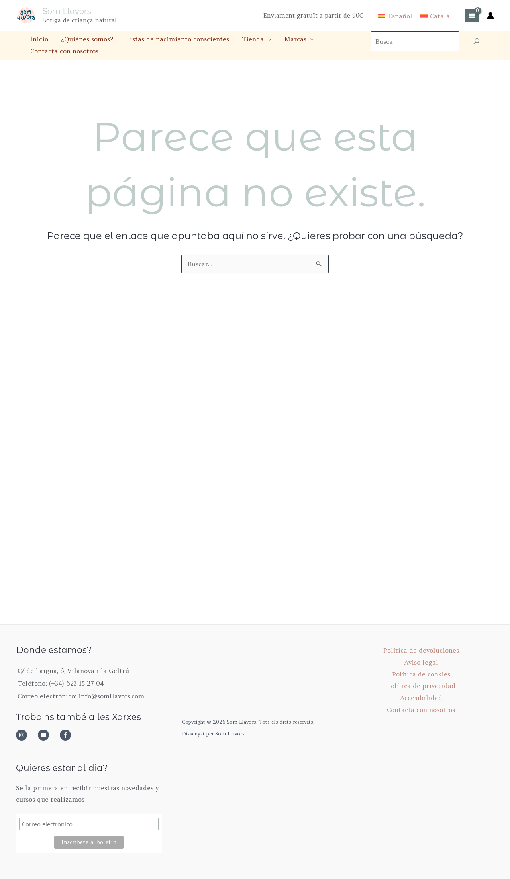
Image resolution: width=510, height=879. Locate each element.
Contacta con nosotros (64, 51)
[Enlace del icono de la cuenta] (490, 15)
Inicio (39, 39)
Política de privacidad (421, 686)
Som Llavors (66, 11)
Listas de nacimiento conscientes (177, 39)
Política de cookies (421, 674)
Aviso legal (421, 662)
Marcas (295, 39)
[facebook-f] (68, 735)
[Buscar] (476, 41)
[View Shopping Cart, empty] (472, 15)
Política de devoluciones (421, 650)
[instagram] (26, 735)
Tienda (253, 39)
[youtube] (48, 735)
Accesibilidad (421, 698)
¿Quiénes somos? (87, 39)
